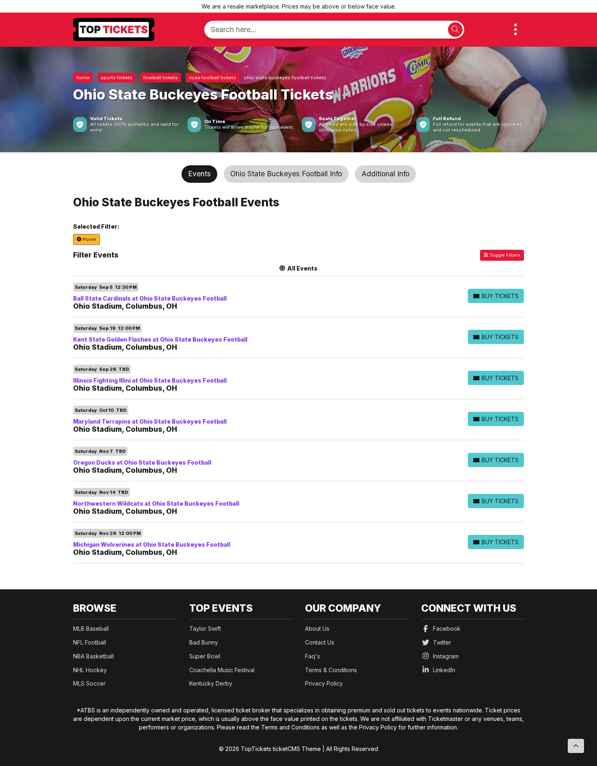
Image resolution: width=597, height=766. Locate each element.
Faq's (312, 656)
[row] (298, 296)
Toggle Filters (504, 255)
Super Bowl (204, 656)
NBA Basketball (93, 656)
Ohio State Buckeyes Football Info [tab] (286, 173)
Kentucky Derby (210, 683)
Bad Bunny (203, 642)
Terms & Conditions (331, 669)
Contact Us (319, 642)
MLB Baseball (91, 628)
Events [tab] (199, 173)
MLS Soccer (89, 683)
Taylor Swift (205, 628)
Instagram (446, 656)
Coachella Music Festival (222, 669)
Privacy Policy (324, 683)
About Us (317, 628)
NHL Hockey (90, 669)
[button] (515, 29)
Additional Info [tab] (385, 173)
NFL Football (89, 642)
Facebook (447, 628)
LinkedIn (444, 669)
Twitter (442, 642)
